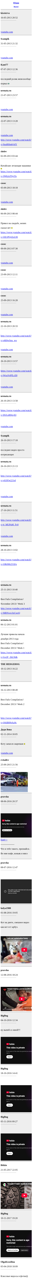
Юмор (16, 3)
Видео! (16, 7)
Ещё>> (4, 839)
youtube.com (7, 32)
